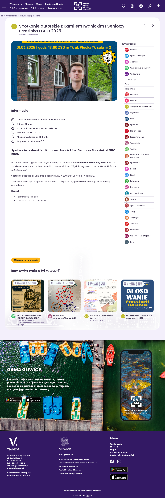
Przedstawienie (137, 137)
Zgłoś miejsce (38, 8)
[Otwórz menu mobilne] (4, 6)
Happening (130, 89)
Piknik (132, 175)
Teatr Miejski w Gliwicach (70, 470)
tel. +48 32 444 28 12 (16, 463)
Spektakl (134, 124)
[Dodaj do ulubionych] (148, 26)
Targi (132, 211)
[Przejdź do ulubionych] (123, 6)
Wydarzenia (16, 4)
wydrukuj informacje (27, 260)
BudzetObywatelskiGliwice (43, 128)
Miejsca (29, 4)
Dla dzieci (134, 187)
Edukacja (134, 181)
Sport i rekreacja (137, 205)
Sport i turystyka (137, 55)
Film (132, 118)
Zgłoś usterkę (55, 8)
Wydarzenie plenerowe (140, 68)
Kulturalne (134, 229)
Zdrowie (134, 223)
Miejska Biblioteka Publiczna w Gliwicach (78, 463)
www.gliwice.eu (66, 455)
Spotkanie (135, 162)
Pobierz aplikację (54, 4)
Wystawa (134, 112)
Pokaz (133, 169)
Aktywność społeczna (30, 16)
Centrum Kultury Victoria (70, 473)
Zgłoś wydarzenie (19, 8)
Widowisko (135, 74)
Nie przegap (136, 131)
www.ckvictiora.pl (15, 468)
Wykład (133, 149)
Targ (127, 84)
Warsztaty (135, 143)
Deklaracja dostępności (122, 455)
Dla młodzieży (136, 193)
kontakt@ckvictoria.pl (17, 465)
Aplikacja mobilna (119, 452)
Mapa (39, 4)
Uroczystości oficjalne (140, 236)
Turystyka (134, 217)
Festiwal (134, 94)
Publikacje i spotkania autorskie (140, 156)
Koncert (134, 100)
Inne (132, 242)
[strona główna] (2, 16)
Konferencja (130, 79)
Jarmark (134, 62)
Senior (133, 199)
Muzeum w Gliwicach (68, 466)
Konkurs (134, 49)
